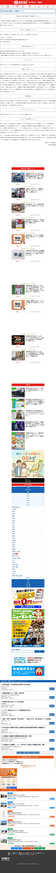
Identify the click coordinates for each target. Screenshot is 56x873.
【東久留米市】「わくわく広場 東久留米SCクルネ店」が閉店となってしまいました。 (34, 206)
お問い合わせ (38, 55)
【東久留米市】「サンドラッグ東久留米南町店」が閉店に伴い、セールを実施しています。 (34, 237)
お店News (23, 6)
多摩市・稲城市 (15, 566)
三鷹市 (15, 553)
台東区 (13, 522)
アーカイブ (53, 6)
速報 (47, 6)
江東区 (13, 511)
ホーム (11, 853)
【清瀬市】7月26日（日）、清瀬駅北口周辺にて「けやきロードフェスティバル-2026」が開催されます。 (34, 190)
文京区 (13, 527)
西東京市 (14, 549)
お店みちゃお (30, 6)
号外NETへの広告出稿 (32, 853)
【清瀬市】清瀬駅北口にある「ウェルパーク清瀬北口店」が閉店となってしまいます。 (34, 302)
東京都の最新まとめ (16, 507)
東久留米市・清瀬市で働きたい (8, 681)
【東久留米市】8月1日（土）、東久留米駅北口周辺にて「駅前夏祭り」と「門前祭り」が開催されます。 (34, 221)
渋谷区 (13, 538)
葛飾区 (13, 513)
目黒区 (13, 542)
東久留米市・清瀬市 (35, 2)
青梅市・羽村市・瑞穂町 (17, 575)
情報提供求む (23, 853)
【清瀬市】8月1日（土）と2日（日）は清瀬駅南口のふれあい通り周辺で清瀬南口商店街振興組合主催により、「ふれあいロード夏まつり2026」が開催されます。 (34, 176)
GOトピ (2, 6)
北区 (13, 524)
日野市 (13, 569)
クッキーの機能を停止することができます (29, 128)
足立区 (13, 518)
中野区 (13, 533)
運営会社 (16, 853)
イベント (43, 6)
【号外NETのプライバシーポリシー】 (13, 114)
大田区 (13, 547)
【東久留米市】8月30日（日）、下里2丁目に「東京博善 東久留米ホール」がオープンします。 (34, 390)
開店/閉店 (17, 6)
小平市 (13, 560)
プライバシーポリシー (14, 854)
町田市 (13, 573)
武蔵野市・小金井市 (16, 551)
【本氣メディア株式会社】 (6, 37)
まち (35, 6)
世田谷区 (14, 540)
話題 (38, 6)
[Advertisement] (28, 157)
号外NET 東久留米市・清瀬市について (29, 854)
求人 (12, 6)
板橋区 (13, 529)
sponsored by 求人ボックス (22, 681)
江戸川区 (14, 509)
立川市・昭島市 (15, 564)
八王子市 (14, 571)
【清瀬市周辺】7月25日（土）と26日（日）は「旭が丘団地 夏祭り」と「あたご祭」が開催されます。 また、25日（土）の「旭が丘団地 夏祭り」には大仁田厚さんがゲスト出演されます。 (34, 288)
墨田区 (13, 516)
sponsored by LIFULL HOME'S (47, 789)
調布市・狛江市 (15, 555)
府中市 (13, 562)
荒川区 (13, 520)
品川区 (13, 544)
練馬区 (13, 531)
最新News (8, 6)
